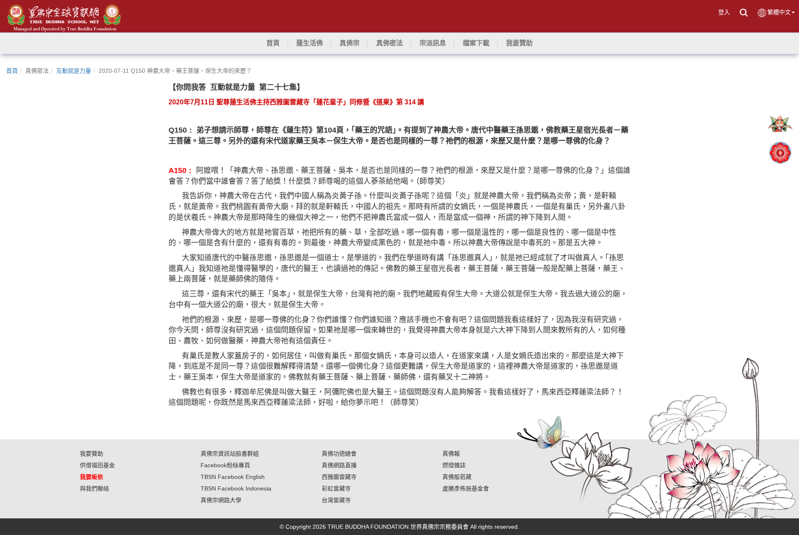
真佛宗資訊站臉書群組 (230, 453)
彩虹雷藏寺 (336, 488)
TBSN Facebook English (233, 476)
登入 (724, 12)
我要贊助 (91, 453)
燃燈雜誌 (454, 465)
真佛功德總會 (339, 453)
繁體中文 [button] (779, 12)
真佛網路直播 (339, 465)
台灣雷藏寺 (336, 500)
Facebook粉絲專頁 (225, 465)
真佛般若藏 (456, 476)
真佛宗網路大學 (221, 500)
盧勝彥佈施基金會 (465, 488)
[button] (309, 43)
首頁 (12, 70)
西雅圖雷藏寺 (339, 476)
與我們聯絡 (94, 488)
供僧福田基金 (97, 465)
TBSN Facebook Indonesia (236, 488)
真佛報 (451, 453)
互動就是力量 (73, 70)
